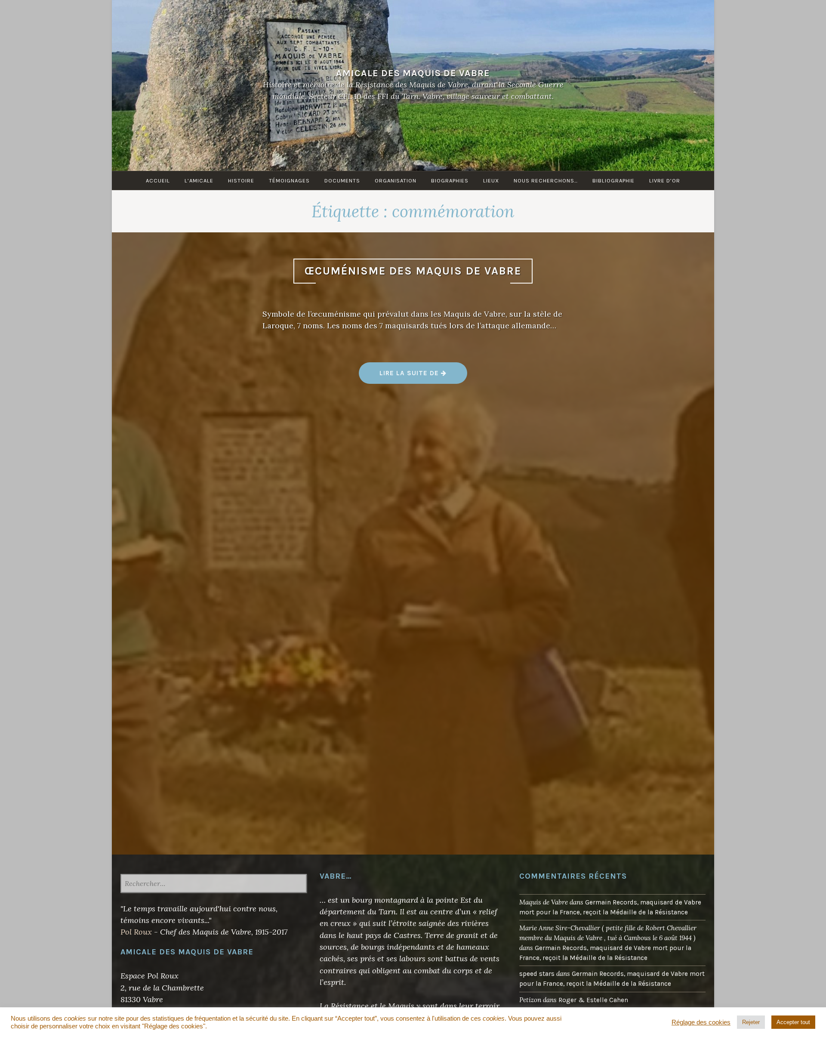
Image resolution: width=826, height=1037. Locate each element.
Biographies (449, 180)
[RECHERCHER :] (213, 884)
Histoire (241, 180)
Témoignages (289, 180)
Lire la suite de (423, 376)
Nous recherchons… (546, 180)
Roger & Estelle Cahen (593, 1000)
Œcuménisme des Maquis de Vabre (413, 271)
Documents (342, 180)
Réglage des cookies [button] (701, 1022)
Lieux (491, 180)
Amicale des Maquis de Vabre (413, 73)
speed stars (537, 974)
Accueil (158, 180)
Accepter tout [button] (793, 1022)
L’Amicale (199, 180)
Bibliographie (613, 180)
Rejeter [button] (751, 1022)
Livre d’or (664, 180)
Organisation (395, 180)
